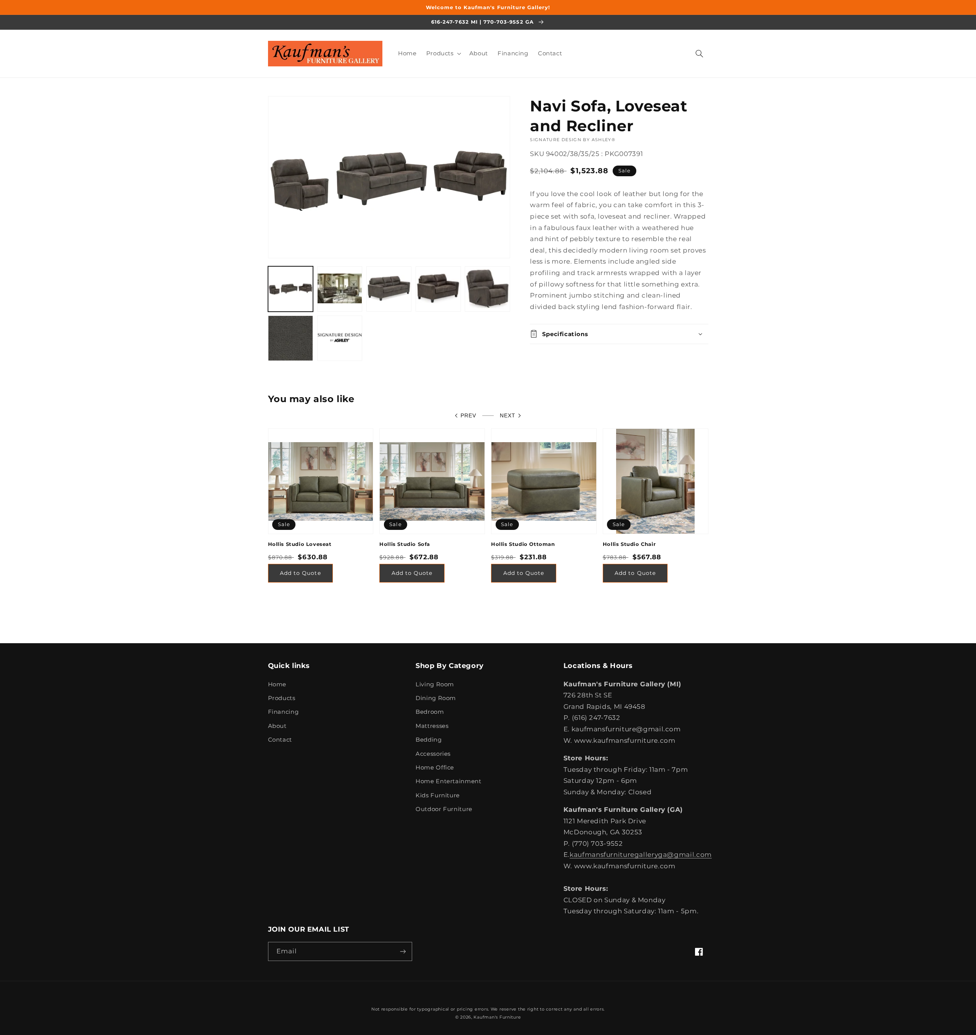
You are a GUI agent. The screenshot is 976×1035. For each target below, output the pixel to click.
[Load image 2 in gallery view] (340, 289)
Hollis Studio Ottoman (523, 544)
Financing (283, 711)
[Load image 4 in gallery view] (438, 289)
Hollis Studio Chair (629, 544)
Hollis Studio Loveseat (300, 544)
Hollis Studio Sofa (404, 544)
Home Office (435, 767)
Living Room (435, 684)
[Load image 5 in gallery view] (487, 289)
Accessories (433, 753)
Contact (280, 739)
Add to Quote (300, 573)
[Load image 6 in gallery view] (290, 338)
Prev (468, 416)
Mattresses (432, 726)
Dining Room (436, 698)
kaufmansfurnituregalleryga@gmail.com (641, 854)
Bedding (428, 739)
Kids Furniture (438, 795)
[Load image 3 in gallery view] (389, 289)
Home (277, 684)
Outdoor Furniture (444, 809)
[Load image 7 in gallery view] (340, 338)
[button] (442, 53)
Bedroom (430, 711)
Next (507, 416)
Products (281, 698)
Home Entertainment (448, 781)
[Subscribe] (402, 951)
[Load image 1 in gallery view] (290, 289)
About (277, 726)
